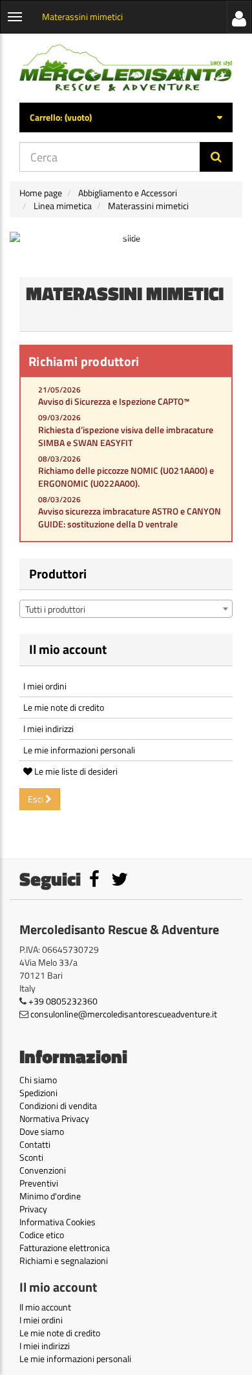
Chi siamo (38, 1079)
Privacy (33, 1209)
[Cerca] (216, 157)
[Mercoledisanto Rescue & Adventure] (126, 68)
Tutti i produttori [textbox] (55, 609)
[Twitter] (119, 882)
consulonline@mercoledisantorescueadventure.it (123, 1014)
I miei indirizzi (48, 728)
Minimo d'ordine (50, 1196)
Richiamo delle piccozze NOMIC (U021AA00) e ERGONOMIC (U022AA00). (126, 476)
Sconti (31, 1157)
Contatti (34, 1144)
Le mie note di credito (63, 707)
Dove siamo (41, 1131)
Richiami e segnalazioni (63, 1260)
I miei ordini (45, 686)
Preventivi (38, 1183)
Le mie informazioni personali (79, 750)
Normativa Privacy (54, 1118)
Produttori (58, 574)
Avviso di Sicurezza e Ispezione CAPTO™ (113, 401)
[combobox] (126, 609)
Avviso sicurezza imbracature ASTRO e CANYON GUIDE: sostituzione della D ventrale (129, 517)
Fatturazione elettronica (64, 1247)
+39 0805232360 (63, 1001)
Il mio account (68, 649)
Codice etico (41, 1234)
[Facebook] (95, 882)
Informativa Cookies (57, 1221)
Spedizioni (38, 1092)
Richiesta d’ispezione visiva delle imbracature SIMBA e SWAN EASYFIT (125, 436)
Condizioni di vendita (58, 1105)
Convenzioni (42, 1170)
